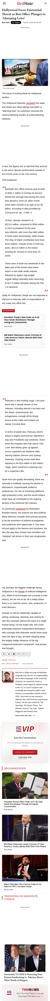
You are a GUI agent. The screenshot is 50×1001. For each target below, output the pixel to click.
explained (21, 509)
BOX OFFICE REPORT (10, 664)
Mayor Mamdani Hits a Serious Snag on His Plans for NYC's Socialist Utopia (22, 885)
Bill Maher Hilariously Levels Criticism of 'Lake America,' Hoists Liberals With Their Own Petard (25, 845)
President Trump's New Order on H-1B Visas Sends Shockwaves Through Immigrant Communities (23, 804)
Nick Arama (8, 849)
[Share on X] (4, 654)
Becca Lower (8, 890)
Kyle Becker (8, 809)
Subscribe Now (25, 757)
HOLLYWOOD (27, 664)
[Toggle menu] (4, 3)
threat (21, 591)
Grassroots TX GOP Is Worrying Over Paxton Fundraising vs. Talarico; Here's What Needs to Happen (23, 977)
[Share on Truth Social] (9, 654)
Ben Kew (6, 22)
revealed (30, 103)
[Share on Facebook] (14, 654)
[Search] (45, 3)
